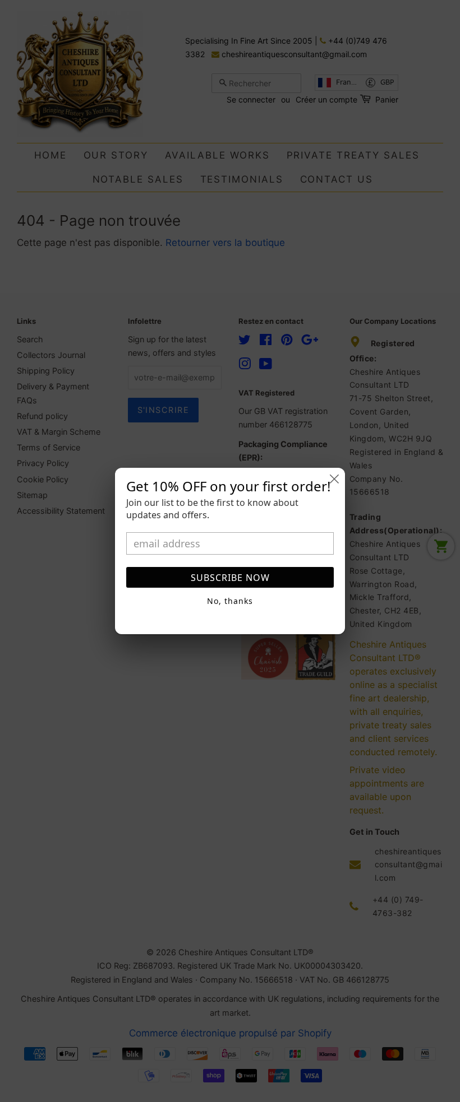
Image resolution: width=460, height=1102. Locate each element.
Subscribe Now (230, 577)
